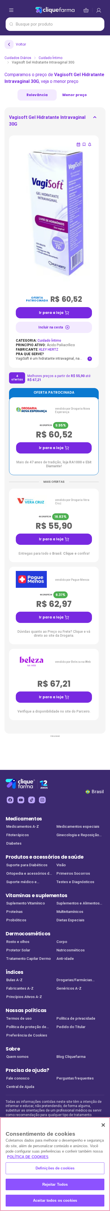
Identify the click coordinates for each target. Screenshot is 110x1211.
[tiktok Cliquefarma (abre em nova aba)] (31, 799)
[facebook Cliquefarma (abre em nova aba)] (10, 799)
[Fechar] (103, 1125)
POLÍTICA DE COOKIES (28, 1157)
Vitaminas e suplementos (36, 895)
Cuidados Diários (18, 58)
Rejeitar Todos (55, 1184)
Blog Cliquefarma (70, 1056)
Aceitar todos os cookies (55, 1200)
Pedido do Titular (70, 1027)
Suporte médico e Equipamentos (21, 882)
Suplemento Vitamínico (25, 903)
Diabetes (13, 843)
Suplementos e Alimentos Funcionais (78, 903)
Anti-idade (65, 958)
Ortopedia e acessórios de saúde (29, 874)
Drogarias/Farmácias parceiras (74, 980)
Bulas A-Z (14, 980)
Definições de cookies (55, 1168)
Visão (61, 865)
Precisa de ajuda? (27, 1070)
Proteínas (14, 912)
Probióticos (16, 920)
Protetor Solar (18, 950)
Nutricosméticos (70, 950)
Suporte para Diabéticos (26, 865)
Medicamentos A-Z (22, 826)
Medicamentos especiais (77, 826)
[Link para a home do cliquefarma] (55, 10)
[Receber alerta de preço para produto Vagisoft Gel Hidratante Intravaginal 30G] (89, 144)
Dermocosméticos (28, 934)
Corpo (61, 942)
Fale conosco (17, 1078)
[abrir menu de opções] (11, 10)
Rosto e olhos (17, 942)
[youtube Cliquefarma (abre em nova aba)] (20, 799)
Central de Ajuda (20, 1087)
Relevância (37, 94)
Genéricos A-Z (69, 988)
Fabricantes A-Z (20, 988)
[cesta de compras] (98, 10)
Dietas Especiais (70, 920)
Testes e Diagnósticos (75, 882)
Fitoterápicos (17, 835)
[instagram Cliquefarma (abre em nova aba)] (42, 799)
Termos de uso (19, 1018)
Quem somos (17, 1056)
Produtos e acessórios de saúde (44, 857)
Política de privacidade (75, 1018)
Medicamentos (24, 819)
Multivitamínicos (69, 912)
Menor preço (74, 94)
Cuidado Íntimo (50, 58)
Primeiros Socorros (73, 873)
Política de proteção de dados (26, 1027)
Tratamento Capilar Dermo (28, 958)
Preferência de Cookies (26, 1035)
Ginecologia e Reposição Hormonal (77, 835)
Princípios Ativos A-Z (24, 997)
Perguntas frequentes (75, 1078)
